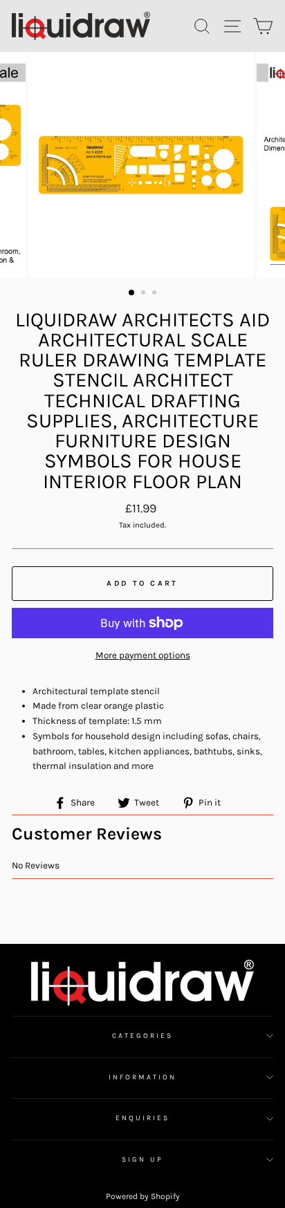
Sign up (142, 1159)
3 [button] (155, 293)
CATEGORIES (143, 1036)
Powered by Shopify (143, 1196)
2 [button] (144, 293)
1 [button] (132, 293)
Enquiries (143, 1118)
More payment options (142, 655)
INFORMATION (143, 1077)
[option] (142, 164)
